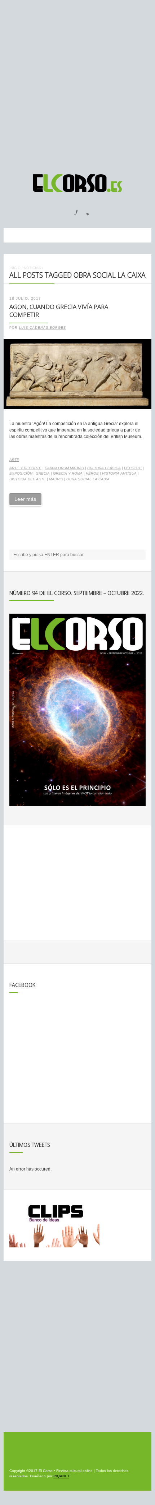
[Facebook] (72, 210)
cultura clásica (104, 468)
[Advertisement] (77, 83)
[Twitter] (85, 210)
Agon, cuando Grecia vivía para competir (58, 311)
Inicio (15, 268)
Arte (14, 460)
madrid (56, 479)
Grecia (43, 473)
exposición (20, 473)
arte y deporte (25, 468)
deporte (133, 468)
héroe (92, 473)
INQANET (61, 1476)
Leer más (25, 499)
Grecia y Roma (68, 473)
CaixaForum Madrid (64, 468)
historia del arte (27, 479)
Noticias (32, 268)
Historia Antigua (119, 473)
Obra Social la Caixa (88, 479)
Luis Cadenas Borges (42, 327)
